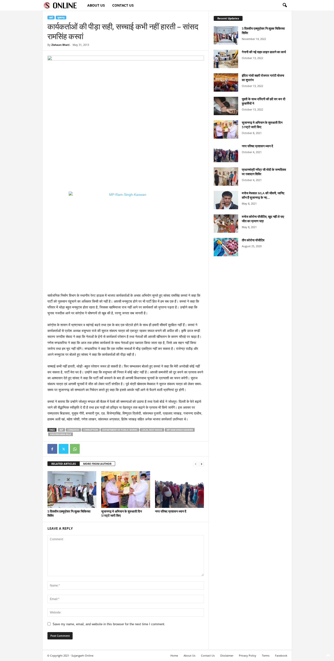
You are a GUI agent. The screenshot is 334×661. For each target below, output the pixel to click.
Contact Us (123, 5)
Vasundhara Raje (60, 434)
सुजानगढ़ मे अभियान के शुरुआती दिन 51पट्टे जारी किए (121, 513)
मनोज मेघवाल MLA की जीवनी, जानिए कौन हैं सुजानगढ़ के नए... (263, 195)
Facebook (281, 655)
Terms (265, 655)
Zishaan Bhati (60, 45)
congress (73, 429)
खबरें (51, 17)
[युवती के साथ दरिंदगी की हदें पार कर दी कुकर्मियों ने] (226, 106)
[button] (284, 5)
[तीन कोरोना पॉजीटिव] (226, 247)
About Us (96, 5)
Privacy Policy (247, 655)
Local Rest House (152, 429)
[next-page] (201, 463)
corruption (90, 429)
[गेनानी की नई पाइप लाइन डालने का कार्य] (226, 59)
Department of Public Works (119, 429)
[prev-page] (195, 463)
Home (174, 655)
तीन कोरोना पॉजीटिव (253, 240)
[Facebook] (52, 449)
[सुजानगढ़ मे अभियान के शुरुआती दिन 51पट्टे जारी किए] (125, 489)
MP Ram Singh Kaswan (180, 429)
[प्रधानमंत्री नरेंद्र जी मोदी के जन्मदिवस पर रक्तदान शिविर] (226, 176)
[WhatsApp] (75, 449)
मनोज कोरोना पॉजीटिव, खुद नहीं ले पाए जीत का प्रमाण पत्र (263, 218)
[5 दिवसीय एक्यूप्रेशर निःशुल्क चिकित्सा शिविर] (71, 489)
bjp (61, 429)
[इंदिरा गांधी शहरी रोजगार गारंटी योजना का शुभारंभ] (226, 82)
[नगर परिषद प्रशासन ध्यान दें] (179, 489)
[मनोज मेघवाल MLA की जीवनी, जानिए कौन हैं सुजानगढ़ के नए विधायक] (226, 200)
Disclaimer (226, 655)
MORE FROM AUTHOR (97, 463)
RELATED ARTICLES (63, 463)
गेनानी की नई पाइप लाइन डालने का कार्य (264, 52)
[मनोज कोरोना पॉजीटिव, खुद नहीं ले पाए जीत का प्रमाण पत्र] (226, 223)
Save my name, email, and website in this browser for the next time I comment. (109, 624)
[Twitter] (63, 449)
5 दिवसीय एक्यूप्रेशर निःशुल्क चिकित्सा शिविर (68, 513)
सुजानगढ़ (61, 17)
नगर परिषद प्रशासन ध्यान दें (170, 511)
